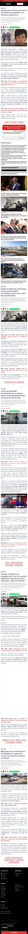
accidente (5, 740)
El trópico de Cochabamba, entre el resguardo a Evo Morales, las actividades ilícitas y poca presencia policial (14, 545)
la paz (23, 740)
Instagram (4, 878)
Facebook (4, 873)
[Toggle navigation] (2, 3)
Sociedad (3, 279)
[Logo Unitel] (7, 4)
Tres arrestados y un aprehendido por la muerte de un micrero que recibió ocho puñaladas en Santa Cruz (14, 83)
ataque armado (19, 860)
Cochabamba (22, 0)
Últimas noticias (7, 0)
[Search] (25, 4)
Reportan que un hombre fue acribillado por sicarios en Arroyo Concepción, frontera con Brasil (14, 463)
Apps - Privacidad (5, 911)
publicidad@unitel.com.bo (7, 924)
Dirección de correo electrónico (13, 133)
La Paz (17, 0)
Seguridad (3, 8)
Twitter (4, 875)
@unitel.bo (4, 623)
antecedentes (19, 565)
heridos (18, 740)
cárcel (7, 122)
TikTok (3, 877)
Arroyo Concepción (14, 862)
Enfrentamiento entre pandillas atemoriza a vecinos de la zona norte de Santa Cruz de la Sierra (14, 839)
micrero (21, 122)
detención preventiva (10, 382)
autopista (19, 742)
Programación (4, 908)
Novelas (3, 906)
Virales (16, 888)
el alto (11, 740)
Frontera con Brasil (17, 857)
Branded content (19, 886)
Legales (17, 875)
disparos (8, 857)
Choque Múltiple (10, 742)
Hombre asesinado (9, 860)
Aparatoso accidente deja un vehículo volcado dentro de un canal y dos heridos (14, 370)
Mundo (2, 891)
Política (3, 191)
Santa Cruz (13, 0)
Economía (3, 257)
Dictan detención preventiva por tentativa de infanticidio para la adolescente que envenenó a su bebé (14, 110)
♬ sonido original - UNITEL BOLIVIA (10, 636)
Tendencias (18, 885)
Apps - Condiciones (6, 913)
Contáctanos (18, 873)
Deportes (3, 893)
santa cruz (13, 122)
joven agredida (9, 565)
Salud (2, 896)
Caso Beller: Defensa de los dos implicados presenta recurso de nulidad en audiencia (14, 336)
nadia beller (20, 382)
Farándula (17, 890)
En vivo (20, 3)
